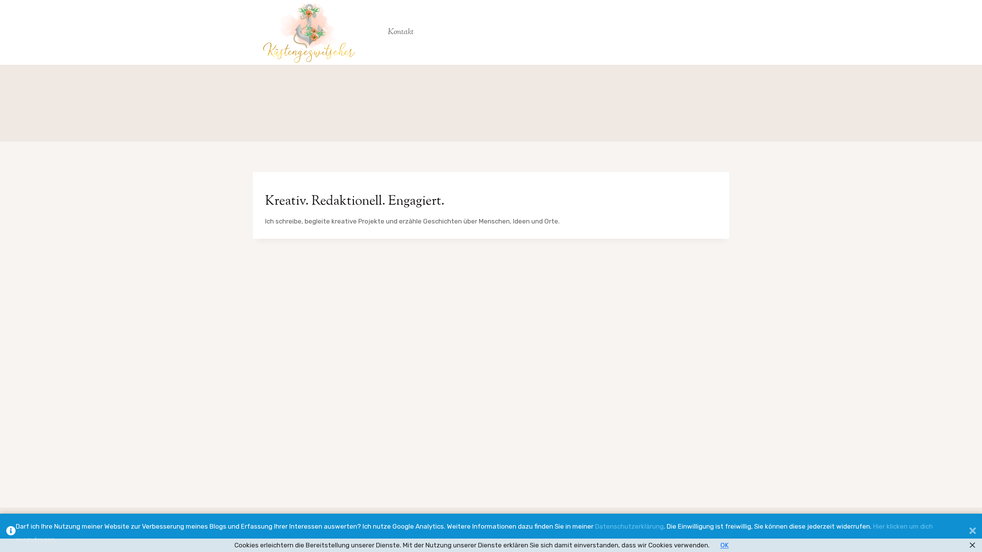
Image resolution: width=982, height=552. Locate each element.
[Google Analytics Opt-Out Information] (11, 533)
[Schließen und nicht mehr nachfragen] (972, 533)
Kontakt (401, 32)
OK (724, 545)
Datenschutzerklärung (629, 526)
